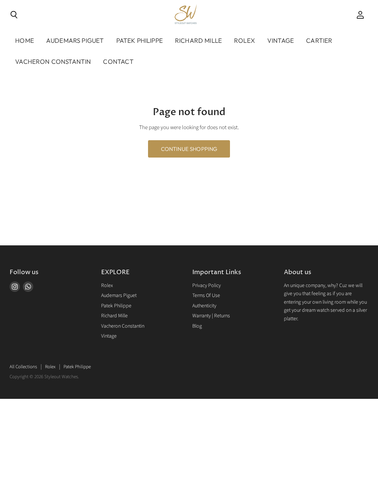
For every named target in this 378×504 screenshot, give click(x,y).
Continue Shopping (189, 148)
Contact (118, 61)
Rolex (107, 285)
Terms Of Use (206, 295)
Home (24, 40)
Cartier (319, 40)
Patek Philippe (116, 306)
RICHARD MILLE (198, 40)
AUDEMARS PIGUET (75, 40)
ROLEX (244, 40)
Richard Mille (114, 316)
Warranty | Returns (211, 316)
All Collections (23, 366)
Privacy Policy (206, 285)
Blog (197, 326)
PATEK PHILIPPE (139, 40)
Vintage (280, 40)
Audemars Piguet (119, 295)
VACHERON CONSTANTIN (53, 61)
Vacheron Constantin (122, 326)
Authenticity (204, 306)
